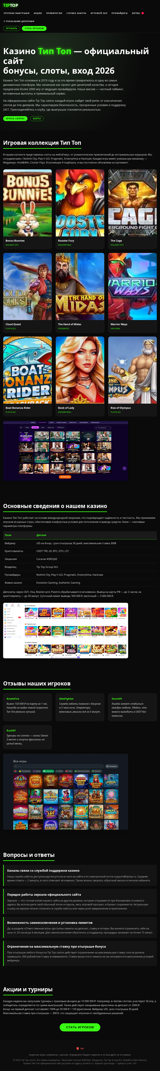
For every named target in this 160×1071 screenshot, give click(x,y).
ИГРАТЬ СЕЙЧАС (15, 118)
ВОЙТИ (37, 118)
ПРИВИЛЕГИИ (54, 13)
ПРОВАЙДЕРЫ (120, 13)
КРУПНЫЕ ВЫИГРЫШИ (17, 13)
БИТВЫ (137, 13)
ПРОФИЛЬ (11, 28)
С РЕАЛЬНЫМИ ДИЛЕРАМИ (19, 21)
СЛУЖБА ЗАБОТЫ (76, 13)
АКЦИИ (38, 13)
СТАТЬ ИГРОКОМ (34, 28)
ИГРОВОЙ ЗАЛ (99, 13)
